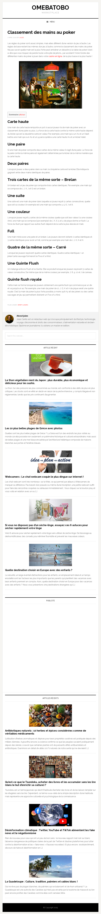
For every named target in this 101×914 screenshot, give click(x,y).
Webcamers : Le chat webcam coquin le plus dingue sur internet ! (44, 476)
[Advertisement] (23, 628)
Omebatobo (50, 7)
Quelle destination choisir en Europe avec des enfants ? (38, 570)
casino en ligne (55, 56)
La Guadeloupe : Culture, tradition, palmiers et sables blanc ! (41, 881)
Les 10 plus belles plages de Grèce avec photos (33, 428)
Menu (52, 22)
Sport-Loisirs (23, 305)
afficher (22, 115)
